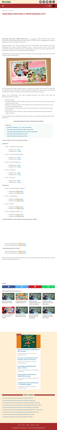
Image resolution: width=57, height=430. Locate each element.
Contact (27, 425)
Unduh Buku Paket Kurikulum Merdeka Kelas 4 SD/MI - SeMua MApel (22, 131)
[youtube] (46, 1)
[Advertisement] (28, 26)
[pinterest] (35, 286)
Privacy (37, 425)
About (23, 425)
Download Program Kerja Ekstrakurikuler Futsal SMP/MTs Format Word (21, 407)
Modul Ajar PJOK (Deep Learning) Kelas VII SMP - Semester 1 (18, 416)
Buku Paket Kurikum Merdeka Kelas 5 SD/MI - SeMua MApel (20, 129)
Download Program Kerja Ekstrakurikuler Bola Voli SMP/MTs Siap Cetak (21, 412)
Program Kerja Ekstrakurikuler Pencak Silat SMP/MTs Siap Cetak (19, 400)
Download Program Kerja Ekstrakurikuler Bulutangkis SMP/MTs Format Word (22, 405)
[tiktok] (50, 1)
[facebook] (40, 1)
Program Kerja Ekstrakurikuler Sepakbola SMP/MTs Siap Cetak (18, 414)
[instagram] (53, 1)
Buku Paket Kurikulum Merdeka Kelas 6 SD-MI (17, 133)
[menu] (3, 6)
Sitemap (32, 425)
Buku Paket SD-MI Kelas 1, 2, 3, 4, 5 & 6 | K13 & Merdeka (19, 127)
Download (20, 191)
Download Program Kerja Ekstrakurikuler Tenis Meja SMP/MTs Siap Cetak (21, 402)
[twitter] (43, 1)
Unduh (18, 149)
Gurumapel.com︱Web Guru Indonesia (28, 427)
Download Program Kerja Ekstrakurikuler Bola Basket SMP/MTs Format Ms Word (23, 409)
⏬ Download (22, 243)
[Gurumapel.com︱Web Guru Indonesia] (7, 1)
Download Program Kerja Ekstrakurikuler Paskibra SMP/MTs (18, 398)
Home (19, 425)
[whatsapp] (48, 286)
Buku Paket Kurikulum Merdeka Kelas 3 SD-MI (17, 136)
